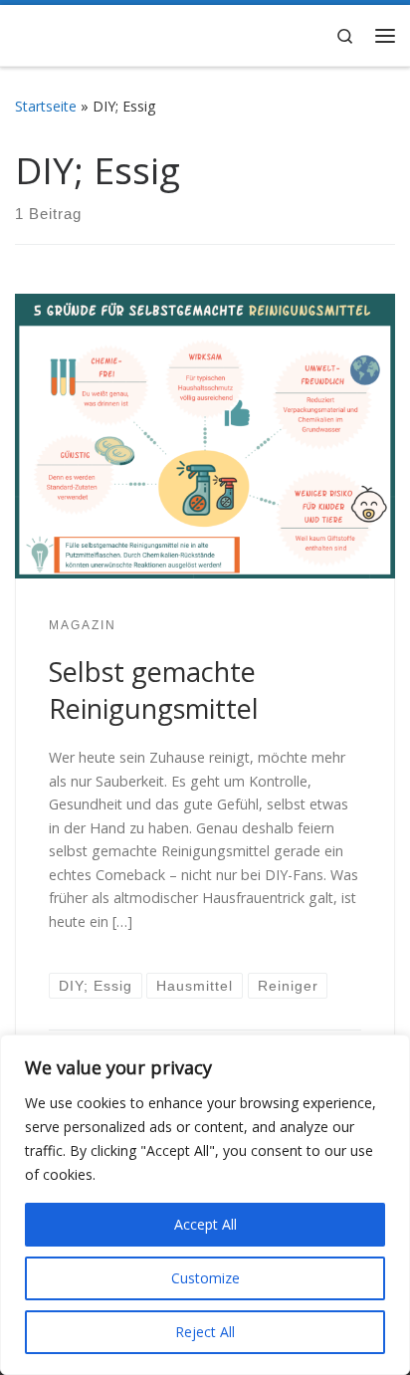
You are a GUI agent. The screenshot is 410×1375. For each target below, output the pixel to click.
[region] (205, 1204)
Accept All (205, 1224)
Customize (205, 1277)
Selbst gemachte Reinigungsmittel (154, 690)
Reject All (205, 1331)
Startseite (46, 106)
